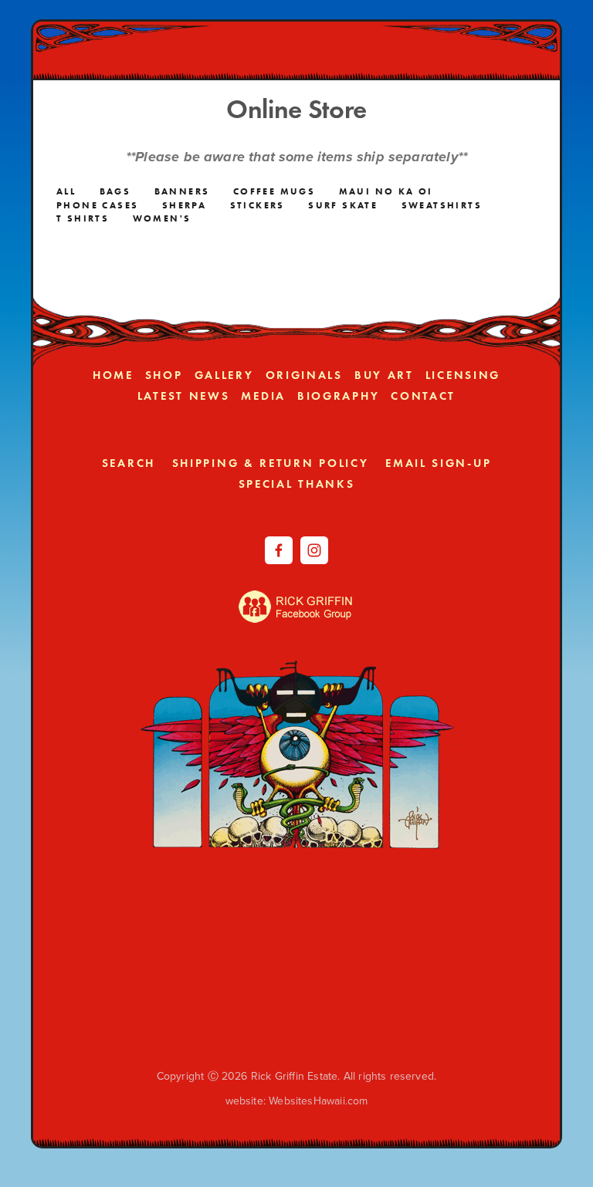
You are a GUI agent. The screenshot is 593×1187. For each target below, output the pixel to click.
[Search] (181, 47)
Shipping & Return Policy (270, 463)
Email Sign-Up (438, 463)
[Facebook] (279, 550)
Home (113, 375)
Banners (182, 191)
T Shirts (82, 218)
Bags (115, 191)
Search (128, 463)
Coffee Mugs (274, 191)
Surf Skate (343, 205)
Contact (423, 396)
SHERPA (184, 205)
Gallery (224, 375)
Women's (162, 218)
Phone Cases (97, 205)
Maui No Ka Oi (386, 191)
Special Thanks (297, 484)
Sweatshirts (442, 205)
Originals (304, 375)
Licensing (462, 375)
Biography (338, 396)
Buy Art (384, 375)
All (66, 191)
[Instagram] (314, 550)
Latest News (183, 396)
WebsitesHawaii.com (318, 1100)
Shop (164, 375)
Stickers (257, 205)
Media (263, 396)
